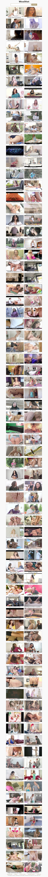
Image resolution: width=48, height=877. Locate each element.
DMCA (16, 874)
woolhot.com (9, 874)
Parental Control (31, 874)
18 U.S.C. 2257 (22, 874)
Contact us (39, 874)
